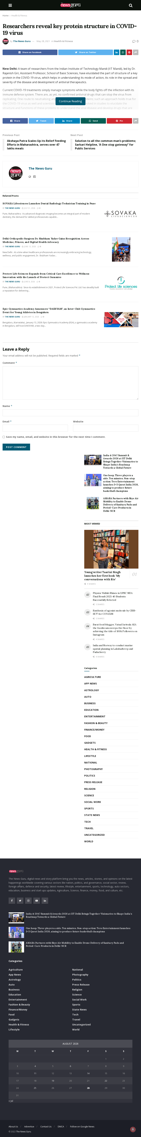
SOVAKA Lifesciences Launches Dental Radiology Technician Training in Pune (49, 203)
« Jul (11, 1100)
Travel (89, 828)
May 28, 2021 (43, 41)
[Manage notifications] (133, 1129)
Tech (87, 821)
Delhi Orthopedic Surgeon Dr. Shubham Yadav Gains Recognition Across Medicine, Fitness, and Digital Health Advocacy (46, 240)
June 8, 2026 (29, 281)
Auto (87, 696)
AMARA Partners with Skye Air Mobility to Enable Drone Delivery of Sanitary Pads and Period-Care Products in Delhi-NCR (120, 504)
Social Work (92, 802)
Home (6, 15)
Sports (89, 808)
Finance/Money (94, 729)
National (90, 762)
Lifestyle (90, 756)
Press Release (93, 782)
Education (91, 709)
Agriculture (92, 677)
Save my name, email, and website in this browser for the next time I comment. (55, 436)
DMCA (61, 1126)
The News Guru (22, 41)
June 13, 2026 (29, 246)
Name (7, 406)
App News (90, 683)
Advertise (29, 1126)
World (88, 841)
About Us (13, 1126)
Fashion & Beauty (95, 723)
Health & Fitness (19, 15)
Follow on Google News (82, 1126)
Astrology (91, 690)
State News (92, 815)
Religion (89, 788)
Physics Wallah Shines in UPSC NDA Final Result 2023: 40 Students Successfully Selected (113, 596)
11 (35, 1073)
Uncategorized (94, 834)
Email (7, 421)
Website (78, 421)
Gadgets (90, 742)
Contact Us (46, 1126)
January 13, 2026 (31, 317)
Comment (10, 362)
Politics (89, 775)
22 (106, 1080)
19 (53, 1080)
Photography (93, 769)
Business (90, 703)
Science (89, 795)
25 (35, 1087)
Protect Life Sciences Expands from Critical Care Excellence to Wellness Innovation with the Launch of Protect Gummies (46, 275)
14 (88, 1073)
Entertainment (94, 716)
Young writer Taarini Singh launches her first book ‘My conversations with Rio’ (102, 575)
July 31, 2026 (29, 208)
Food (87, 736)
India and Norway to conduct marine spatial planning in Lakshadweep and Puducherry (113, 649)
